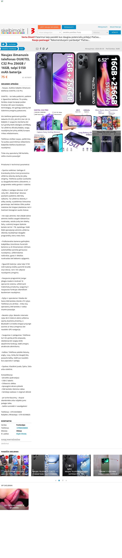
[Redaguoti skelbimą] (47, 48)
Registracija (115, 27)
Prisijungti (102, 27)
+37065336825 (22, 428)
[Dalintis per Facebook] (40, 48)
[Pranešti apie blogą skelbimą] (43, 48)
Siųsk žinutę (21, 434)
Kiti (21, 49)
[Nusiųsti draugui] (37, 48)
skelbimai (5, 443)
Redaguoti (69, 27)
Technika (12, 44)
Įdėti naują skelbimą (49, 27)
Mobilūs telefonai (9, 49)
